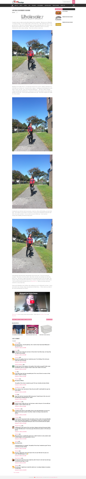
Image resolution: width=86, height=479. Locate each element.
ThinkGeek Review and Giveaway (67, 16)
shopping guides (28, 319)
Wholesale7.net (34, 281)
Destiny (16, 441)
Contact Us (63, 5)
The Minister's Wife (18, 387)
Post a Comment (16, 472)
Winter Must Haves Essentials (45, 334)
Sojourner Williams (18, 364)
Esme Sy (16, 343)
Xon (15, 371)
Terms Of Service (56, 5)
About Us (16, 5)
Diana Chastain (18, 458)
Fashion (17, 319)
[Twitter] (56, 1)
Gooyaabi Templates (53, 477)
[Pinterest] (58, 1)
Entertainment (40, 5)
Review (21, 319)
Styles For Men (64, 11)
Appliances (34, 5)
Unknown (16, 434)
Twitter (45, 314)
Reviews (24, 319)
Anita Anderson (18, 401)
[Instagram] (60, 1)
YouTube (42, 314)
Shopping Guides (48, 5)
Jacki (16, 394)
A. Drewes (17, 417)
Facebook (14, 315)
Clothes (14, 319)
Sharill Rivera (17, 408)
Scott (16, 350)
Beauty (21, 5)
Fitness (25, 5)
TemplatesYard (39, 477)
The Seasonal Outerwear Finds (17, 334)
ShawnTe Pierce (18, 425)
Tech (29, 5)
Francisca (17, 357)
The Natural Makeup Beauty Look (31, 334)
